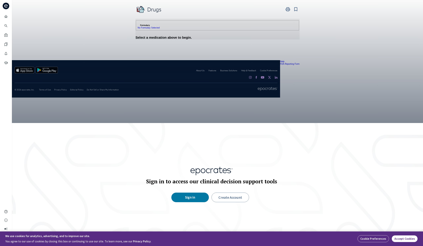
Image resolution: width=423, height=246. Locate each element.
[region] (211, 238)
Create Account (230, 197)
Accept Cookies (404, 239)
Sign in (190, 197)
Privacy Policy (142, 241)
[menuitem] (6, 16)
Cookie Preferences (373, 239)
